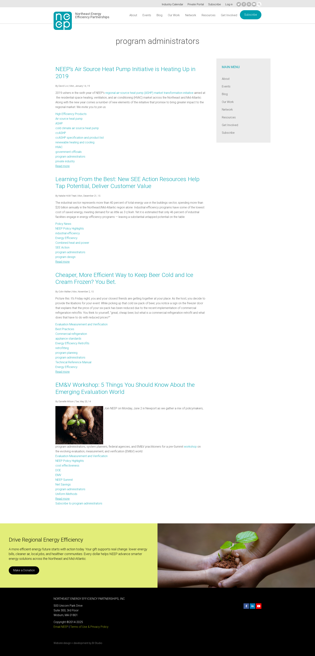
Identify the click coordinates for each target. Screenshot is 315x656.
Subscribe (214, 4)
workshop (190, 446)
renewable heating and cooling (74, 142)
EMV (58, 475)
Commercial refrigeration (71, 334)
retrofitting (62, 348)
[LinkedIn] (249, 4)
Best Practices (64, 329)
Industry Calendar (172, 4)
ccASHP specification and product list (79, 137)
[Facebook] (244, 4)
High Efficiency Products (71, 114)
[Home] (63, 21)
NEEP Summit (64, 479)
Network (190, 15)
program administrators (70, 156)
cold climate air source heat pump (77, 128)
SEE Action (62, 247)
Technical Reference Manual (73, 362)
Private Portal (196, 4)
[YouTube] (254, 4)
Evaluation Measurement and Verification (81, 324)
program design (65, 257)
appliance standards (68, 338)
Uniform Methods (66, 494)
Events (147, 15)
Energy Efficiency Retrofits (72, 343)
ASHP (59, 123)
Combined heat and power (72, 242)
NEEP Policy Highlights (69, 228)
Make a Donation (24, 570)
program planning (66, 353)
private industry (65, 161)
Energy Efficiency (66, 238)
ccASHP (60, 133)
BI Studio (97, 643)
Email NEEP (61, 626)
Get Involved (229, 15)
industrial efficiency (67, 233)
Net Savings (63, 484)
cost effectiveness (67, 465)
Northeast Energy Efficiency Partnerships (92, 15)
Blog (159, 15)
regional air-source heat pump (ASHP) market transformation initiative (149, 93)
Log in (229, 4)
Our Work (174, 15)
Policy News (63, 224)
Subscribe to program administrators (78, 503)
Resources (208, 15)
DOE (58, 470)
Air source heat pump (69, 118)
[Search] (259, 4)
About (133, 15)
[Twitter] (238, 4)
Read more (62, 166)
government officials (68, 152)
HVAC (59, 147)
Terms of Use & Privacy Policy (89, 626)
